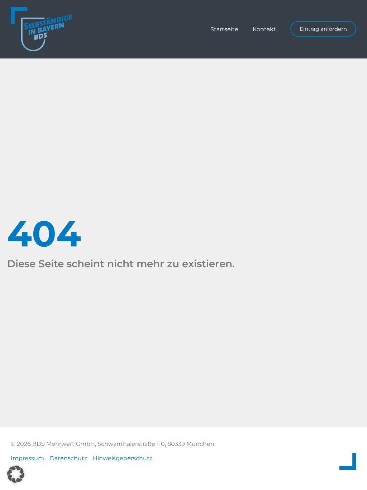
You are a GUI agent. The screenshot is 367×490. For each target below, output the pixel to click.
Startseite (224, 29)
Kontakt (264, 29)
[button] (16, 474)
